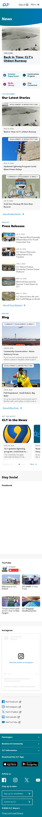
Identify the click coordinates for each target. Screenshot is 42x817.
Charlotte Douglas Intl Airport (14, 686)
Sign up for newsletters (14, 794)
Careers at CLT (14, 802)
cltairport (31, 686)
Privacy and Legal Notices (12, 813)
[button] (7, 464)
